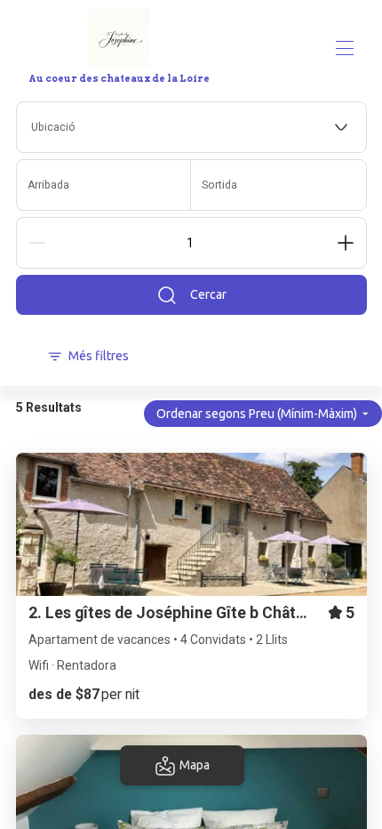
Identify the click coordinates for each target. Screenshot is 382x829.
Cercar (208, 294)
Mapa (194, 765)
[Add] (345, 243)
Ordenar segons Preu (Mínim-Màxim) (256, 413)
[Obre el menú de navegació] (345, 48)
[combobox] (191, 127)
